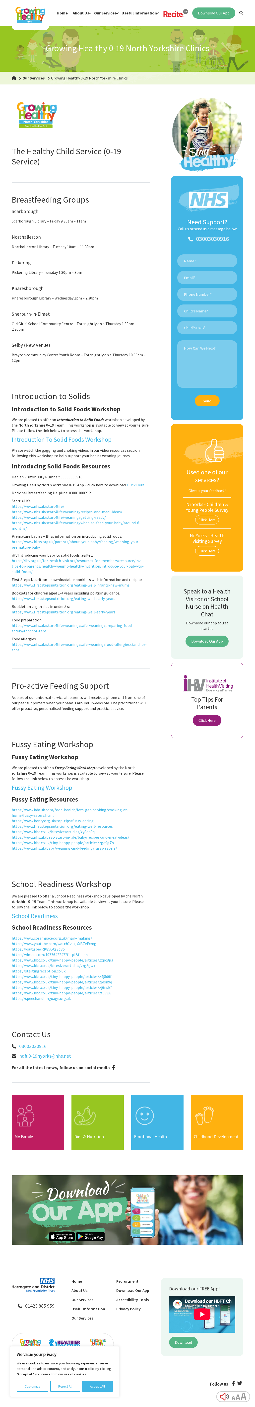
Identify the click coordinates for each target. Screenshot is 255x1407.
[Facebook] (233, 1384)
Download (183, 1342)
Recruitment (127, 1281)
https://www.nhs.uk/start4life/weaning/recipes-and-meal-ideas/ (67, 511)
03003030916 (33, 1046)
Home (62, 12)
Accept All (97, 1386)
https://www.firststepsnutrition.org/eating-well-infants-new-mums (70, 585)
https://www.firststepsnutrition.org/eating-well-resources (62, 826)
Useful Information (139, 12)
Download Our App (214, 12)
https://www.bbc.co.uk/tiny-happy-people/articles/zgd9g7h (63, 842)
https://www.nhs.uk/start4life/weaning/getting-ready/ (59, 517)
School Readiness (35, 916)
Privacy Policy (128, 1308)
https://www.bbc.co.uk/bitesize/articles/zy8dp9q (53, 831)
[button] (14, 77)
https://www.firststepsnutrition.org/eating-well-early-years (63, 598)
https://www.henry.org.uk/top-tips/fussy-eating (53, 820)
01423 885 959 (40, 1306)
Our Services (105, 12)
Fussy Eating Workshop (42, 788)
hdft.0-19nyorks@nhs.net (45, 1056)
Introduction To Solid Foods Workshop (62, 440)
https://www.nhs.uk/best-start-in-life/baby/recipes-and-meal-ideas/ (70, 837)
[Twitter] (239, 1384)
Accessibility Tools (132, 1299)
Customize (33, 1386)
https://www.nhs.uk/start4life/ (38, 506)
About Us (81, 12)
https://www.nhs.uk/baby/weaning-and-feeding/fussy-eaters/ (64, 848)
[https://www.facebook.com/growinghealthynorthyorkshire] (113, 1067)
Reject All (65, 1386)
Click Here (135, 484)
